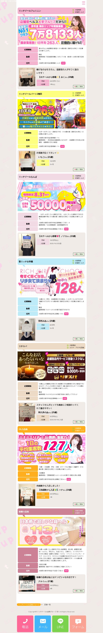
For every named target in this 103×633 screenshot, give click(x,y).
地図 (63, 63)
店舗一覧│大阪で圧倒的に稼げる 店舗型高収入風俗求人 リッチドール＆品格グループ (30, 1)
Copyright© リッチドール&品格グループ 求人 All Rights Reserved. (51, 612)
